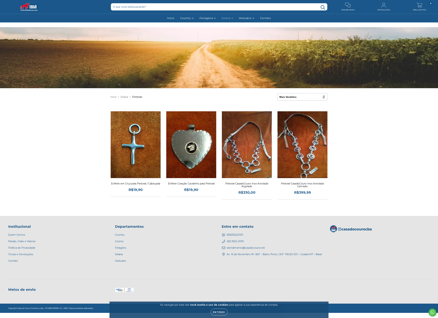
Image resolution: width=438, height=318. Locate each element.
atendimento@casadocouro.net (246, 247)
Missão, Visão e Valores (21, 241)
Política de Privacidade (21, 247)
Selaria (226, 18)
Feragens (120, 247)
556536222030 (235, 234)
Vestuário (245, 18)
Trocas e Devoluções (20, 254)
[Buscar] (323, 7)
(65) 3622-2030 (235, 241)
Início (170, 18)
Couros (119, 241)
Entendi (219, 312)
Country (186, 18)
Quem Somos (16, 234)
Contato (265, 18)
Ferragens (206, 18)
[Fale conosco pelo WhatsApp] (432, 312)
